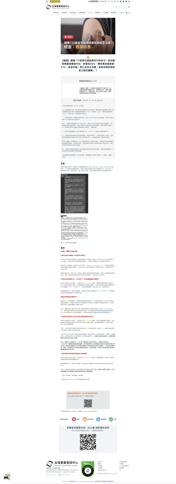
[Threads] (123, 1)
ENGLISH (103, 1)
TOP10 (90, 12)
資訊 (75, 342)
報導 (67, 273)
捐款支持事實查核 (55, 1)
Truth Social (88, 283)
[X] (112, 1)
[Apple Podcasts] (120, 1)
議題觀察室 (82, 12)
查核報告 (64, 12)
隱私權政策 (110, 481)
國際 (88, 57)
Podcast (121, 12)
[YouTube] (117, 1)
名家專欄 (105, 12)
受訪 (71, 312)
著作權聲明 (104, 481)
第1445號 (66, 301)
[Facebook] (109, 1)
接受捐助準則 (93, 411)
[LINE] (129, 1)
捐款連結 (75, 411)
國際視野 (113, 12)
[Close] (9, 472)
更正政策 (97, 481)
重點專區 (97, 12)
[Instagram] (115, 1)
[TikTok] (126, 1)
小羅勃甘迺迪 (81, 265)
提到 (85, 328)
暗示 (75, 369)
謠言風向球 (73, 12)
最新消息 (56, 12)
